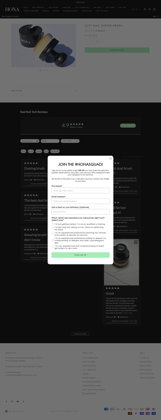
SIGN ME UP (81, 255)
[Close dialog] (111, 158)
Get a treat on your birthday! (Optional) (70, 207)
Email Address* (58, 196)
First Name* (57, 186)
